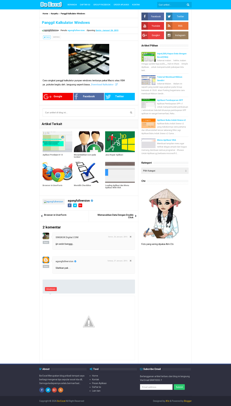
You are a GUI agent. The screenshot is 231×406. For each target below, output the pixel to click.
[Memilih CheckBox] (89, 172)
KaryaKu (54, 14)
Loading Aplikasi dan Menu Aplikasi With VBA (117, 186)
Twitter (119, 96)
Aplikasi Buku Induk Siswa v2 (171, 120)
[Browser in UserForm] (57, 172)
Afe (168, 401)
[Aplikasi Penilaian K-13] (57, 141)
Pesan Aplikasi (99, 383)
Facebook (89, 96)
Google (58, 96)
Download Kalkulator (102, 84)
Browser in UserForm (52, 185)
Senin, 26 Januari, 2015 (117, 237)
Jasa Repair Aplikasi (114, 155)
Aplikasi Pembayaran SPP (170, 100)
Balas (46, 242)
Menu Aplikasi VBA (166, 140)
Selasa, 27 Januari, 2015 (117, 261)
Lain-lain (96, 391)
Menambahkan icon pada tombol (85, 156)
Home (45, 14)
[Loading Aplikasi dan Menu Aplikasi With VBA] (120, 172)
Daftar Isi (96, 387)
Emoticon (51, 289)
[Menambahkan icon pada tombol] (89, 141)
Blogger (188, 401)
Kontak (95, 379)
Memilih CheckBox (82, 185)
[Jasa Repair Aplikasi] (120, 141)
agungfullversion (79, 200)
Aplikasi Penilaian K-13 (53, 155)
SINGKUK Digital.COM (67, 237)
